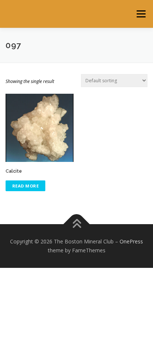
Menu (140, 14)
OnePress (131, 241)
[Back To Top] (77, 224)
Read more (25, 186)
